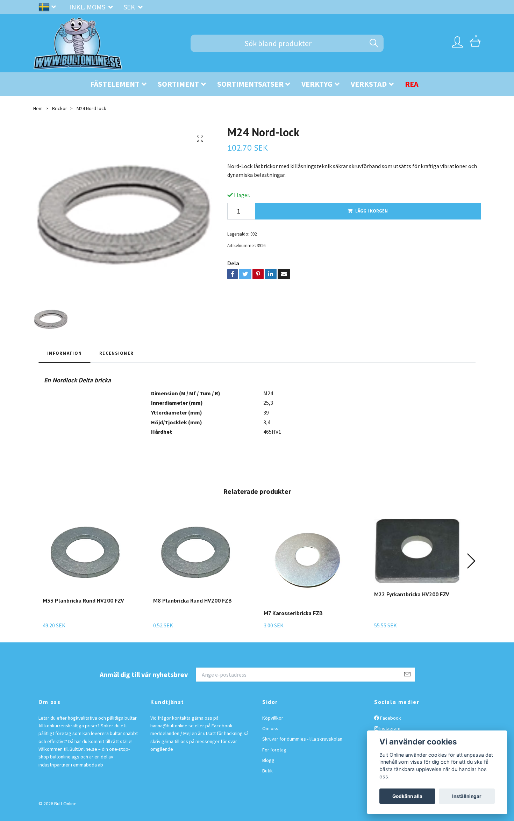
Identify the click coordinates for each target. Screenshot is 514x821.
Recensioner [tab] (116, 353)
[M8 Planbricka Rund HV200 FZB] (197, 554)
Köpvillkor (272, 718)
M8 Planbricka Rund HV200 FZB (192, 600)
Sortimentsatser (250, 84)
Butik (267, 771)
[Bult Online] (78, 43)
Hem (38, 108)
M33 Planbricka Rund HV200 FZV (83, 600)
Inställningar (466, 796)
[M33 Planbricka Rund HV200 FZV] (86, 554)
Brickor (59, 108)
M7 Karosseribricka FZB (293, 613)
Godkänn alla (407, 796)
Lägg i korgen (371, 211)
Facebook (390, 718)
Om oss (270, 728)
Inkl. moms (88, 6)
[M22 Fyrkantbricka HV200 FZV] (418, 551)
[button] (471, 561)
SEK (129, 6)
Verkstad (369, 84)
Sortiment (178, 84)
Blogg (268, 760)
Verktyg (317, 84)
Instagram (389, 728)
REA (412, 84)
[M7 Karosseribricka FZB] (307, 560)
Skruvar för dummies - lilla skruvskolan (302, 739)
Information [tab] (64, 353)
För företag (274, 750)
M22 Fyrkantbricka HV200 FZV (411, 594)
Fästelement (115, 84)
